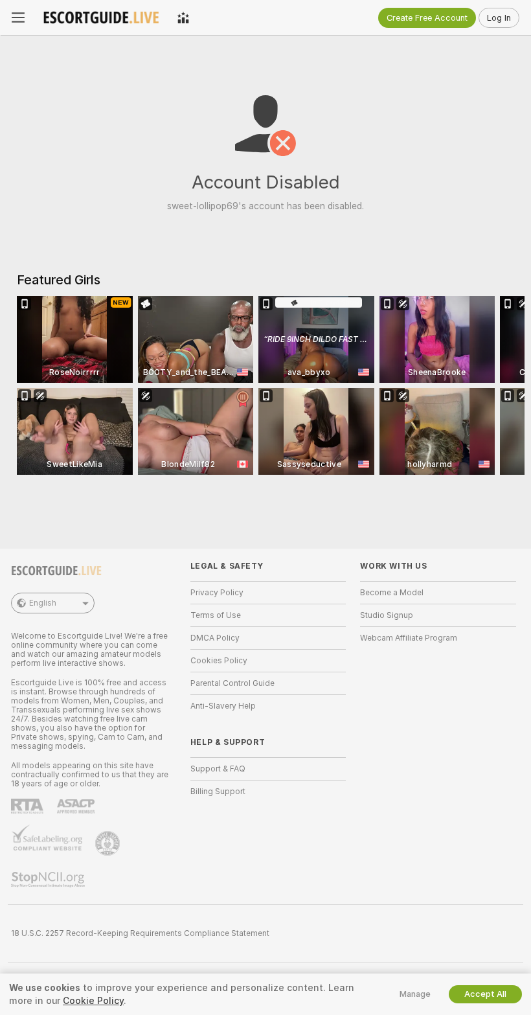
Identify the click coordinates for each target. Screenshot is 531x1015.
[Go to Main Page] (101, 17)
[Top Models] (183, 17)
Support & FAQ (217, 768)
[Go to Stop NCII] (49, 879)
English (42, 603)
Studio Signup (386, 615)
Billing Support (217, 791)
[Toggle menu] (18, 17)
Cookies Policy (218, 660)
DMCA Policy (215, 638)
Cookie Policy (93, 1001)
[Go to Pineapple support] (108, 843)
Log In (499, 18)
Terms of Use (215, 615)
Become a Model (392, 592)
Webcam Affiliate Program (408, 638)
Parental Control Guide (232, 683)
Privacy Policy (216, 592)
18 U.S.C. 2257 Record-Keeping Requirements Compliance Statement (140, 933)
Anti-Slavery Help (223, 706)
